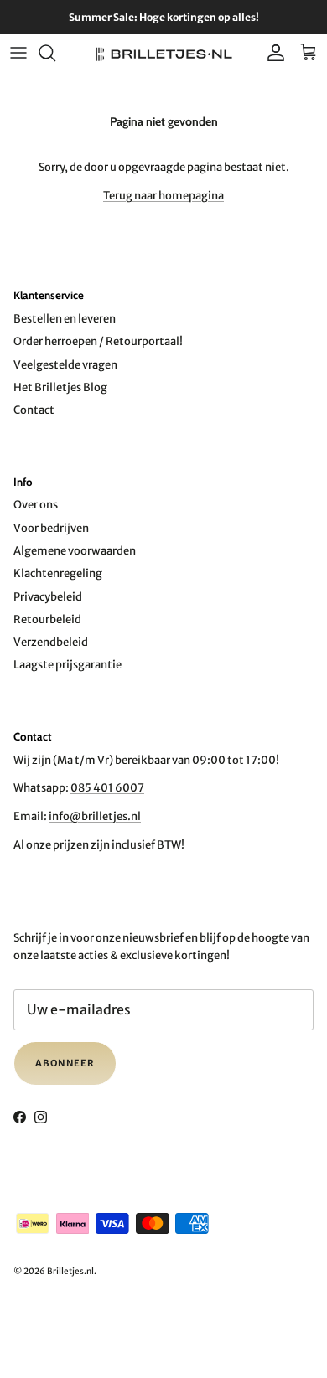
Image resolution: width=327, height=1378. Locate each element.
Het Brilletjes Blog (60, 387)
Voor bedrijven (51, 528)
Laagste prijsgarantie (67, 665)
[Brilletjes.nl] (164, 53)
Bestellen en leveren (64, 319)
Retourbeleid (47, 619)
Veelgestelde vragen (65, 365)
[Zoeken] (55, 52)
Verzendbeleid (50, 642)
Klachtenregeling (57, 573)
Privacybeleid (47, 597)
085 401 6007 (107, 788)
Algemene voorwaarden (74, 551)
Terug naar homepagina (163, 195)
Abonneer (65, 1063)
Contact (33, 410)
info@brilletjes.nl (95, 816)
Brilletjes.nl (70, 1271)
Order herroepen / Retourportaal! (98, 341)
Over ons (35, 505)
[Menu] (18, 52)
